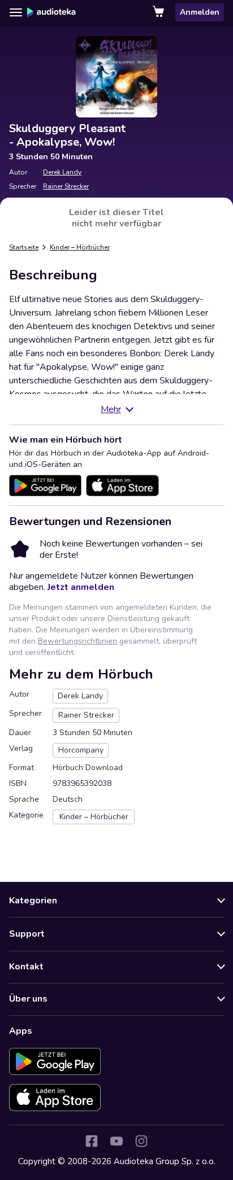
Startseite (23, 247)
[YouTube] (116, 1141)
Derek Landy (62, 172)
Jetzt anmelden (81, 587)
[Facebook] (91, 1141)
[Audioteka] (51, 12)
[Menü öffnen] (16, 12)
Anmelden (199, 12)
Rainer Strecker (66, 186)
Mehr (111, 409)
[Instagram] (141, 1141)
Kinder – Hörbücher (80, 247)
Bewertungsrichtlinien (77, 641)
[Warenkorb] (159, 12)
